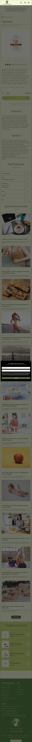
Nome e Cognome (4, 366)
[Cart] (25, 2)
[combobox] (3, 371)
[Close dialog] (30, 361)
